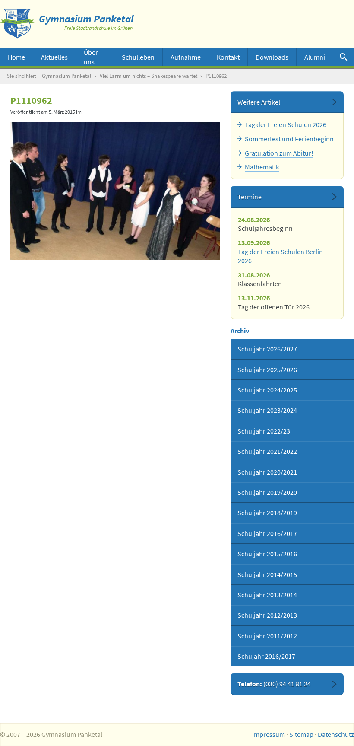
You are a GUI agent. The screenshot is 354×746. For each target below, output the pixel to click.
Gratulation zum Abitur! (279, 153)
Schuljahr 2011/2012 (267, 635)
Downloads (272, 57)
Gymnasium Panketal (66, 76)
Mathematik (262, 167)
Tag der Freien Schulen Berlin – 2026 (283, 256)
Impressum (268, 734)
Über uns (91, 57)
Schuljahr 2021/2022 (267, 451)
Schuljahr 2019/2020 (267, 492)
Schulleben (138, 57)
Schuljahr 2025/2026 (267, 369)
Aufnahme (186, 57)
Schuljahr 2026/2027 (267, 348)
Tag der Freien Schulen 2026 (285, 124)
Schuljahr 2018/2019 (267, 512)
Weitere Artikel (258, 102)
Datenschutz (336, 734)
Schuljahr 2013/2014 (267, 594)
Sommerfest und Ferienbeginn (289, 138)
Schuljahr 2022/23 (263, 431)
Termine (249, 196)
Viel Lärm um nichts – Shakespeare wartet (148, 76)
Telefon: (274, 683)
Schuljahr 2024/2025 (267, 390)
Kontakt (228, 57)
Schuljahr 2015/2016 (267, 553)
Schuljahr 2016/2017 (267, 533)
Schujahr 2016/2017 (266, 656)
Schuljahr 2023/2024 (267, 410)
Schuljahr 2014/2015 (267, 574)
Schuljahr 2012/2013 (267, 615)
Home (16, 57)
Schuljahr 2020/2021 (267, 472)
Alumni (314, 57)
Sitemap (301, 734)
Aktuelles (54, 57)
